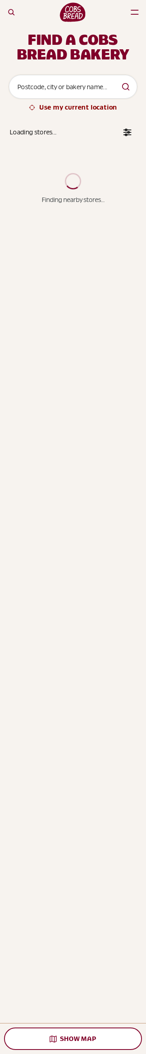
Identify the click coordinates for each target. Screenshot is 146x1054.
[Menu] (134, 12)
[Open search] (11, 12)
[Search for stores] (126, 87)
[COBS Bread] (73, 12)
